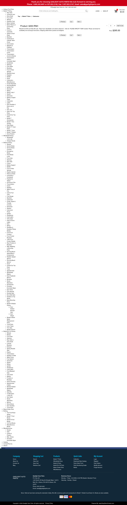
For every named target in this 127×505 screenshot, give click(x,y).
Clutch (8, 186)
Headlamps (10, 215)
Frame (9, 163)
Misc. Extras (10, 437)
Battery (9, 376)
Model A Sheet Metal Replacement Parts (11, 320)
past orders (97, 463)
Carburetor (10, 101)
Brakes (9, 335)
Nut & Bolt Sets (11, 295)
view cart (35, 461)
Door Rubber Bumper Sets (12, 309)
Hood (8, 78)
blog (14, 465)
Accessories (10, 284)
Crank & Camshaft (9, 31)
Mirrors (9, 402)
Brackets (9, 68)
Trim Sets (9, 328)
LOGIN (97, 11)
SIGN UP (105, 11)
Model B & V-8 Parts (8, 331)
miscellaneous (57, 469)
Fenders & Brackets (10, 379)
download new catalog (80, 461)
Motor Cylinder (11, 23)
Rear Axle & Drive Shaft (10, 340)
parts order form (78, 463)
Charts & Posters (9, 434)
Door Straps (12, 315)
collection (76, 459)
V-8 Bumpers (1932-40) (10, 394)
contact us (16, 463)
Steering (9, 64)
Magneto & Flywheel (10, 46)
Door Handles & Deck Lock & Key (11, 106)
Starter (9, 94)
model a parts (57, 463)
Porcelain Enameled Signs (11, 287)
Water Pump (10, 357)
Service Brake (11, 146)
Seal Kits (9, 392)
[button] (86, 11)
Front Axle (10, 18)
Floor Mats (10, 66)
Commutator (10, 44)
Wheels (9, 19)
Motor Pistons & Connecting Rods (11, 26)
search (35, 459)
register (96, 461)
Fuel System (10, 359)
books (75, 467)
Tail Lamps (10, 219)
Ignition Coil (10, 87)
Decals (9, 430)
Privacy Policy (49, 503)
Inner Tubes (10, 326)
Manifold (9, 37)
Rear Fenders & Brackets (11, 244)
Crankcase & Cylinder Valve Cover (11, 40)
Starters (9, 208)
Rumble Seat (10, 293)
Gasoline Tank (11, 21)
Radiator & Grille (11, 355)
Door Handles (10, 406)
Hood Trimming (11, 381)
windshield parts (58, 461)
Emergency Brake (10, 152)
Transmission (10, 49)
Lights (8, 103)
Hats (8, 432)
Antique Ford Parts (8, 9)
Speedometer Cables (10, 384)
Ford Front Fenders (10, 233)
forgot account (98, 467)
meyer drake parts (58, 467)
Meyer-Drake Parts (8, 409)
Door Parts (10, 290)
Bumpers (9, 279)
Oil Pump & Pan (11, 182)
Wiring (8, 90)
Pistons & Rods (11, 174)
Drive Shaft (10, 16)
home (14, 459)
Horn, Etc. (9, 109)
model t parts (57, 459)
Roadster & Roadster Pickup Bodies (11, 229)
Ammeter (9, 89)
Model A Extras (11, 329)
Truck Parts (10, 324)
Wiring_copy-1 (11, 92)
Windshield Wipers (10, 273)
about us (15, 461)
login (95, 459)
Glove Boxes (10, 404)
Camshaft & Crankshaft (10, 176)
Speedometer (10, 271)
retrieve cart (36, 465)
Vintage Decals (11, 141)
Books (5, 411)
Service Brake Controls (11, 148)
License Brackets (9, 344)
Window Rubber (11, 387)
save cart (36, 463)
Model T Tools (11, 130)
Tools (8, 269)
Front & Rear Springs (10, 70)
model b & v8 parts (58, 465)
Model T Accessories (10, 119)
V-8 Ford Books (11, 423)
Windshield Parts (8, 135)
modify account (98, 465)
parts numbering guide (80, 465)
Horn (8, 224)
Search (5, 445)
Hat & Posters (10, 134)
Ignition (9, 213)
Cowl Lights (10, 217)
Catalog (5, 442)
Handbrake (10, 63)
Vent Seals (10, 397)
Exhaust (9, 347)
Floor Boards (10, 291)
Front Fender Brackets (10, 237)
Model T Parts (7, 11)
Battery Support (11, 165)
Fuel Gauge (10, 196)
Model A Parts (7, 142)
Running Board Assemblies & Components (11, 253)
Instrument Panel (10, 211)
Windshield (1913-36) (10, 138)
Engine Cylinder (11, 172)
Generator (10, 96)
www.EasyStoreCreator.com (106, 503)
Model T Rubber (11, 132)
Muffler (9, 77)
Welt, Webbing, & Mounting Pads (11, 248)
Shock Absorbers (10, 282)
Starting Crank (11, 73)
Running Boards (11, 85)
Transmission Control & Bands (11, 55)
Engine (9, 352)
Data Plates (10, 125)
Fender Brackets (11, 83)
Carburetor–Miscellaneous (11, 81)
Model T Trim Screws (10, 122)
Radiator (9, 75)
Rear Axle (9, 13)
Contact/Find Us (7, 444)
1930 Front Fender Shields (11, 240)
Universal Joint (11, 14)
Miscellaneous (7, 428)
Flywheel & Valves (10, 179)
